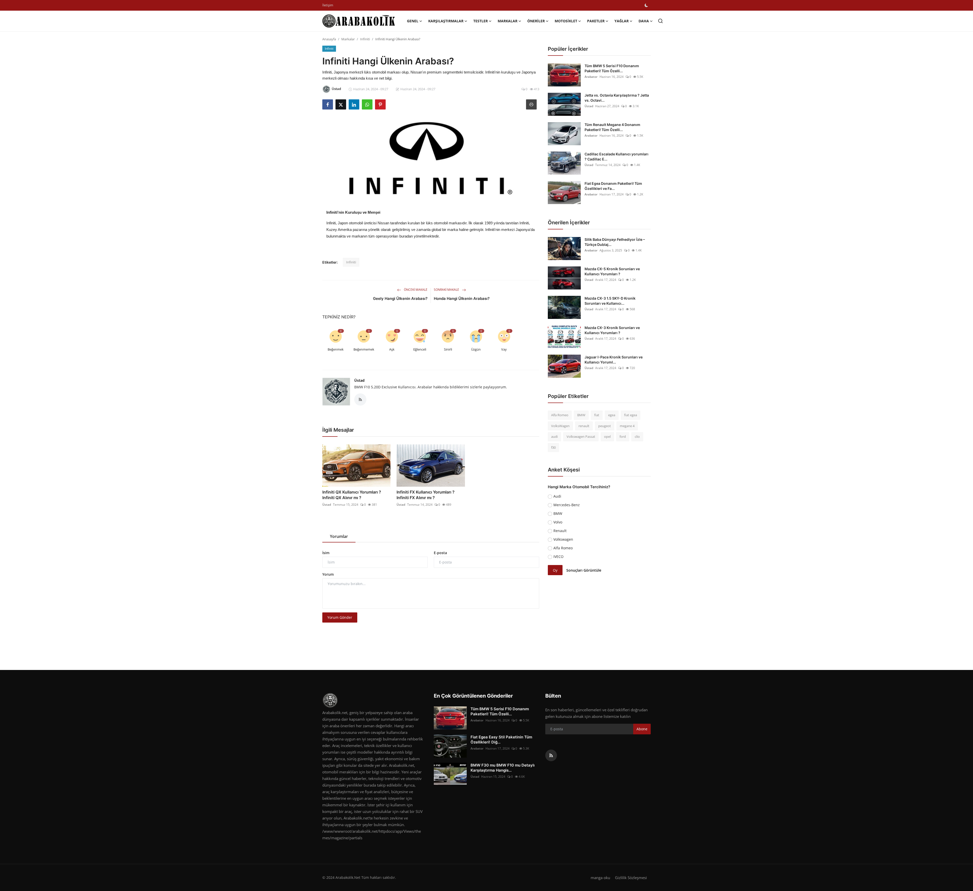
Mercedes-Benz (566, 504)
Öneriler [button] (536, 21)
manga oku (600, 877)
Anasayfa (329, 39)
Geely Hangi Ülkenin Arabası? (400, 298)
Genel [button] (412, 21)
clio (637, 436)
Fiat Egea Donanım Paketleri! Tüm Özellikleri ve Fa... (613, 186)
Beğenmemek (363, 349)
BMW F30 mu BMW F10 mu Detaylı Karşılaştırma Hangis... (503, 768)
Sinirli (448, 349)
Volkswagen (563, 539)
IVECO (558, 556)
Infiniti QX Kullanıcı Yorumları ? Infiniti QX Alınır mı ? (351, 494)
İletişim (327, 5)
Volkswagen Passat (581, 436)
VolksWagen (560, 426)
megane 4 (627, 426)
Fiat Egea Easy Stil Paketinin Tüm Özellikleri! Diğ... (501, 739)
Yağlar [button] (621, 21)
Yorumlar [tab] (339, 536)
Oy (555, 570)
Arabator (591, 77)
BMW (581, 415)
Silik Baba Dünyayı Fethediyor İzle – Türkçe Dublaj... (615, 242)
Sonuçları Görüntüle (583, 570)
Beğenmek (336, 349)
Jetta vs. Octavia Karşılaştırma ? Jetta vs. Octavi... (617, 97)
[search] (660, 21)
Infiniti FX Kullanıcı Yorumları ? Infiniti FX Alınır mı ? (426, 494)
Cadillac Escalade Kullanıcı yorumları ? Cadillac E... (616, 156)
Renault (560, 530)
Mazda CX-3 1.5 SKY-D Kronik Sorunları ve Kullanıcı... (610, 300)
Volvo (557, 522)
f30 (553, 447)
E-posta (440, 552)
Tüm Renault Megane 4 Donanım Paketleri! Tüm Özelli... (612, 127)
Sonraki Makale (447, 289)
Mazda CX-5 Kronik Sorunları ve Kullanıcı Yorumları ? (612, 271)
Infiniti (365, 39)
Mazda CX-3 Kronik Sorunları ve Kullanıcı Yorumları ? (612, 330)
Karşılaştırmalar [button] (445, 21)
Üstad (359, 380)
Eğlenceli (419, 349)
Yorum (328, 574)
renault (583, 426)
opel (607, 436)
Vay (504, 349)
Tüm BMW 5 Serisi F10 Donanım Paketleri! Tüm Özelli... (612, 68)
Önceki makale (415, 289)
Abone (642, 728)
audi (554, 436)
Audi (557, 496)
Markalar (348, 39)
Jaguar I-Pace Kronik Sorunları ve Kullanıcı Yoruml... (614, 359)
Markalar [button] (507, 21)
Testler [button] (480, 21)
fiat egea (630, 415)
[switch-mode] (646, 5)
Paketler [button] (596, 21)
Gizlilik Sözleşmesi (631, 877)
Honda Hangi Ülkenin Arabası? (462, 298)
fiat (596, 415)
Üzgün (476, 349)
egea (611, 415)
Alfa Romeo (559, 415)
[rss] (551, 755)
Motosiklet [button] (566, 21)
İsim (325, 552)
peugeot (604, 426)
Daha (644, 21)
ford (623, 436)
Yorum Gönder (339, 617)
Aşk (392, 349)
